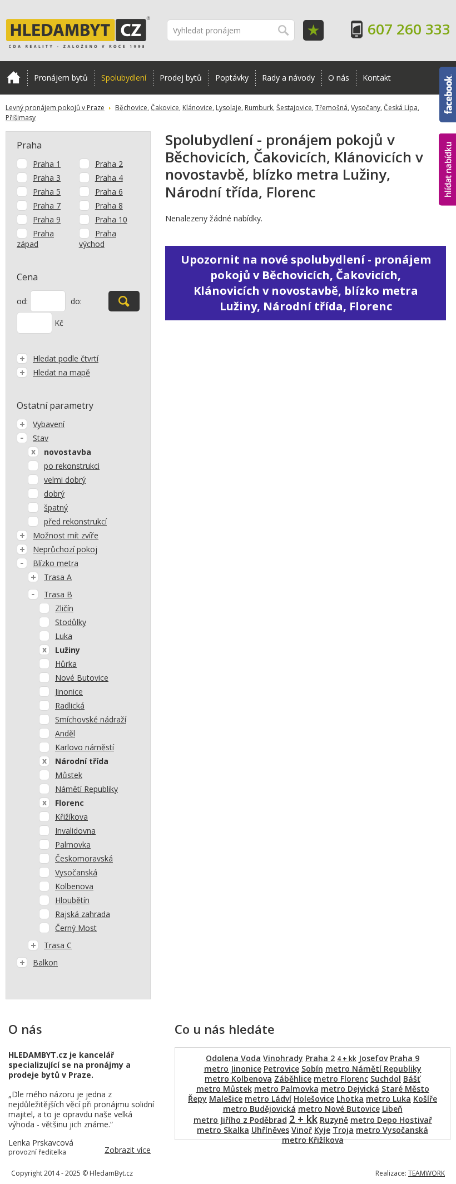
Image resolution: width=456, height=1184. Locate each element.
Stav (40, 438)
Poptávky (232, 77)
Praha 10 (111, 219)
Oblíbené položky (313, 30)
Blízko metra (55, 563)
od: (22, 301)
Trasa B (58, 594)
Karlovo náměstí (84, 747)
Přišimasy (21, 117)
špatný (56, 507)
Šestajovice (294, 107)
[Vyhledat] (124, 301)
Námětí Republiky (86, 789)
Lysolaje (228, 107)
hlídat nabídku (447, 148)
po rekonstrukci (72, 465)
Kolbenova (74, 886)
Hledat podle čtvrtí (65, 358)
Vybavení (49, 424)
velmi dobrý (65, 479)
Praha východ (97, 238)
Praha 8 (109, 205)
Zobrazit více (128, 1150)
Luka (63, 636)
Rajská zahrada (82, 914)
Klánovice (197, 107)
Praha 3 (47, 177)
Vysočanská (76, 872)
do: (76, 301)
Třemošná (331, 107)
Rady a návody (288, 77)
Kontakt (377, 77)
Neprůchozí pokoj (65, 549)
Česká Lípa (401, 107)
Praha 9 (47, 219)
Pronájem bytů (61, 77)
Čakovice (165, 107)
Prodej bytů (181, 77)
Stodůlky (70, 622)
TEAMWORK (426, 1173)
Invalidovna (75, 830)
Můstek (68, 775)
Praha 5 (47, 191)
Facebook (447, 72)
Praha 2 (109, 163)
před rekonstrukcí (75, 521)
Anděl (65, 733)
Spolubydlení (123, 77)
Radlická (70, 705)
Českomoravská (84, 858)
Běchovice (131, 107)
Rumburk (259, 107)
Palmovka (73, 844)
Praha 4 (109, 177)
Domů (13, 78)
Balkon (45, 962)
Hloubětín (72, 900)
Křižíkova (71, 816)
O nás (338, 77)
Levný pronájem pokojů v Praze (55, 107)
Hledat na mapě (61, 372)
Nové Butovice (81, 677)
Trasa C (58, 945)
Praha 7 (47, 205)
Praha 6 (109, 191)
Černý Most (76, 928)
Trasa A (58, 577)
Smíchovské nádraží (90, 719)
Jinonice (69, 691)
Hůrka (66, 663)
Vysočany (365, 107)
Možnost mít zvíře (65, 535)
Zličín (64, 608)
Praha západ (35, 238)
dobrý (54, 493)
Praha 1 (47, 163)
